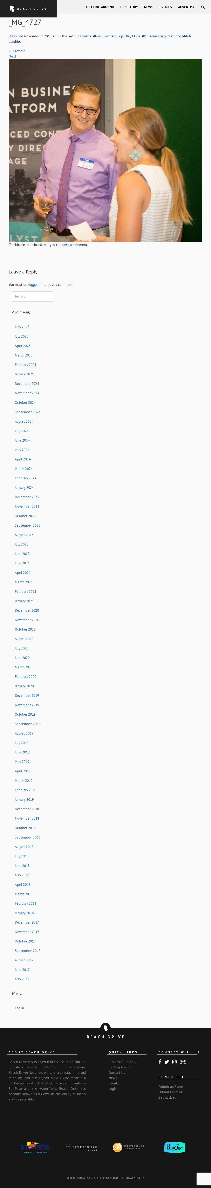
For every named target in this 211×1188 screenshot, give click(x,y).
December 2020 (27, 610)
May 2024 (22, 450)
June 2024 (22, 440)
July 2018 (21, 856)
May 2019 (22, 761)
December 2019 (27, 695)
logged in (35, 284)
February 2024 (25, 478)
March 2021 (24, 582)
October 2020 (25, 629)
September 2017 (27, 950)
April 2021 (22, 572)
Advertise (186, 7)
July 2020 (21, 648)
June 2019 (22, 752)
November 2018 (27, 818)
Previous (17, 51)
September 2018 (27, 837)
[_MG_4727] (105, 150)
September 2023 (27, 525)
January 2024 (24, 487)
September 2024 (27, 412)
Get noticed (167, 1097)
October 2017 (25, 941)
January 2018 (24, 913)
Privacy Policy (135, 1178)
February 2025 (25, 364)
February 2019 (25, 790)
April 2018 (22, 884)
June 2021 (22, 563)
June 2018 (22, 865)
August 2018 (24, 846)
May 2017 (22, 979)
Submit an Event (170, 1086)
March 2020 (24, 667)
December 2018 (27, 809)
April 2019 (22, 771)
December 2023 (27, 497)
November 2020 (27, 620)
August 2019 (24, 733)
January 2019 (24, 799)
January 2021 (24, 601)
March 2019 (24, 780)
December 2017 (27, 922)
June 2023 (22, 553)
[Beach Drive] (28, 8)
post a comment (74, 244)
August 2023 (24, 535)
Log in (19, 1008)
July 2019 (21, 742)
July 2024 (21, 431)
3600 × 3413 (66, 36)
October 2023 (25, 516)
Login (113, 1088)
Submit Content (170, 1092)
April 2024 (22, 459)
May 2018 (22, 875)
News (148, 7)
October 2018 (25, 828)
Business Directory (122, 1062)
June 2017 (22, 969)
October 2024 (25, 402)
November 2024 (27, 393)
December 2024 (27, 383)
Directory (129, 7)
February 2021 (25, 591)
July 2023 (21, 544)
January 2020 (24, 686)
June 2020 (22, 657)
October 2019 (25, 714)
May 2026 (22, 327)
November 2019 (27, 705)
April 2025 (22, 346)
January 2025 (24, 374)
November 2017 (27, 932)
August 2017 (24, 960)
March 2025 (24, 355)
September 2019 (27, 724)
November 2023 (27, 506)
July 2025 (21, 336)
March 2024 (24, 468)
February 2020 (25, 676)
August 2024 (24, 421)
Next (15, 56)
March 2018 (24, 894)
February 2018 (25, 903)
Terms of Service (108, 1178)
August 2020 (24, 639)
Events (165, 7)
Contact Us (117, 1072)
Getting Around (100, 7)
